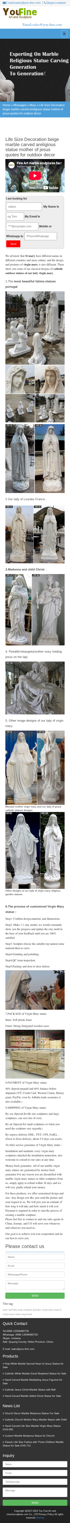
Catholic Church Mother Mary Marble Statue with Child (36, 1419)
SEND (35, 1295)
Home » (8, 105)
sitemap (40, 1517)
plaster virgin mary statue (47, 1309)
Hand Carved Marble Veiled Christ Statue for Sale (33, 1395)
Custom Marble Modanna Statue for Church (30, 1435)
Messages (20, 105)
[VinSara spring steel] (35, 13)
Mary (33, 105)
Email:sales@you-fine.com (42, 24)
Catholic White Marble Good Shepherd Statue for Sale (35, 1373)
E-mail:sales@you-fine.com (23, 2)
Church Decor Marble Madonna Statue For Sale (32, 1413)
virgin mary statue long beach (17, 1314)
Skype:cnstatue (56, 2)
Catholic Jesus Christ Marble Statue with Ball (30, 1389)
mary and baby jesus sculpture (17, 1309)
